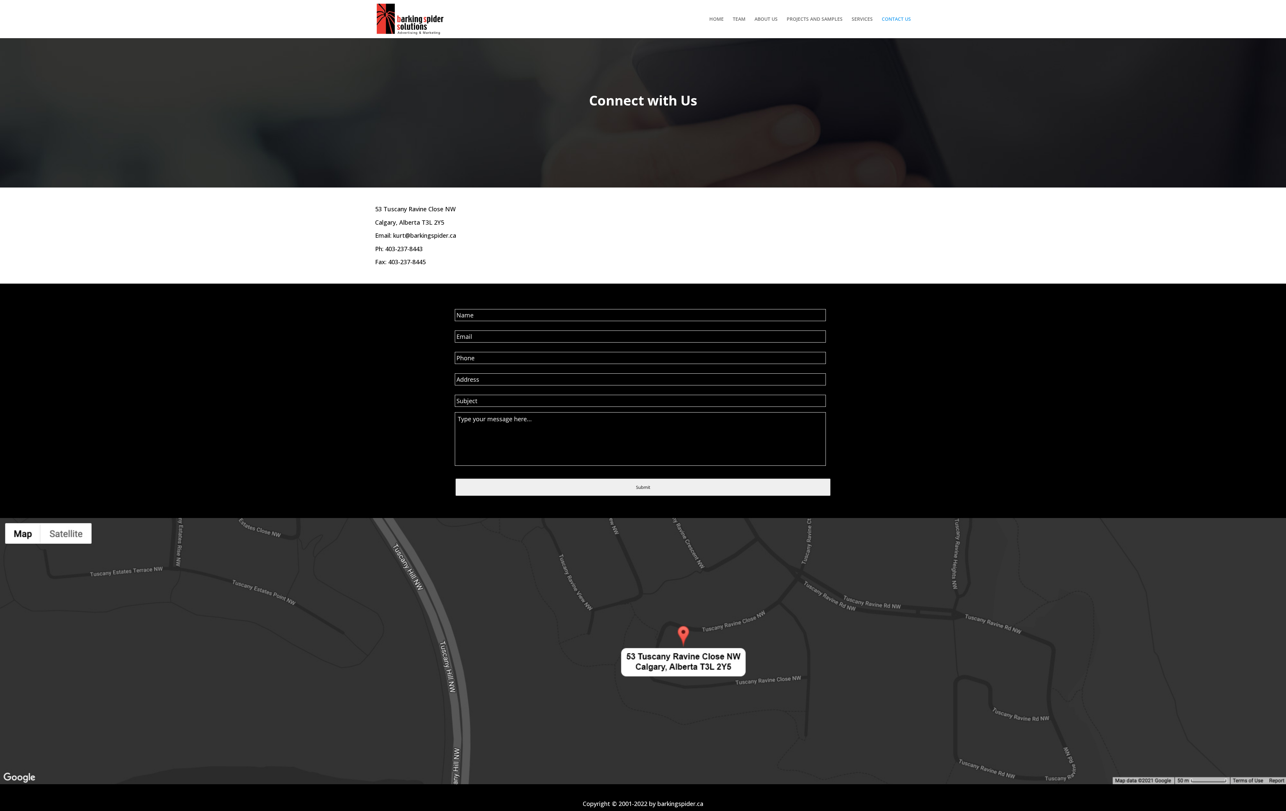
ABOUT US (766, 19)
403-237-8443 (404, 249)
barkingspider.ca (680, 804)
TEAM (739, 19)
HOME (716, 19)
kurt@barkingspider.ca (424, 235)
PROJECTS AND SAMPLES (815, 19)
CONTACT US (896, 19)
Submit (643, 487)
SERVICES (862, 19)
